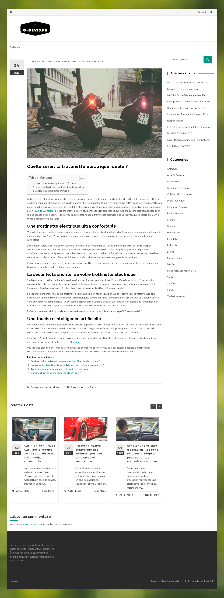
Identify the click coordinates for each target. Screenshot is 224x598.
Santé (170, 277)
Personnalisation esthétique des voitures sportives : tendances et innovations (89, 453)
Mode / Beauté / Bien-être (181, 270)
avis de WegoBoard (45, 210)
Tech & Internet (176, 296)
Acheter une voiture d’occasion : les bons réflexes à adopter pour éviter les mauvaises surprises (142, 453)
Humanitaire (173, 232)
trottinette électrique (69, 341)
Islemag (14, 581)
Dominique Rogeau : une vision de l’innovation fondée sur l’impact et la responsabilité (187, 114)
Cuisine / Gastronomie (179, 194)
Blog (153, 581)
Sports (170, 289)
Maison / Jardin (175, 257)
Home (35, 61)
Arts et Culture (175, 175)
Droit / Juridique (176, 200)
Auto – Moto (174, 181)
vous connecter (31, 524)
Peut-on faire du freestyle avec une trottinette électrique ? (65, 361)
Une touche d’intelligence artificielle (52, 191)
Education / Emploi (177, 207)
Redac (93, 387)
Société (171, 283)
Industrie (172, 245)
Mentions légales (171, 581)
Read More (48, 490)
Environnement (175, 213)
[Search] (208, 59)
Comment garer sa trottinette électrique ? (55, 372)
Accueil (202, 12)
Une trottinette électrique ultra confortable (55, 183)
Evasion (171, 219)
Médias (171, 264)
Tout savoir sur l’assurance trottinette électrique (60, 368)
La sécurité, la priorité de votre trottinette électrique (60, 187)
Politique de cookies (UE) (199, 581)
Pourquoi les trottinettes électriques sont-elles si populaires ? (67, 364)
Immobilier (172, 238)
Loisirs (170, 251)
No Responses (75, 387)
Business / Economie (178, 187)
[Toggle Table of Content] (81, 179)
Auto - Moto (47, 61)
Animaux (172, 168)
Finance (171, 226)
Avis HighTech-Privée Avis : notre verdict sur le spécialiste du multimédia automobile (39, 453)
